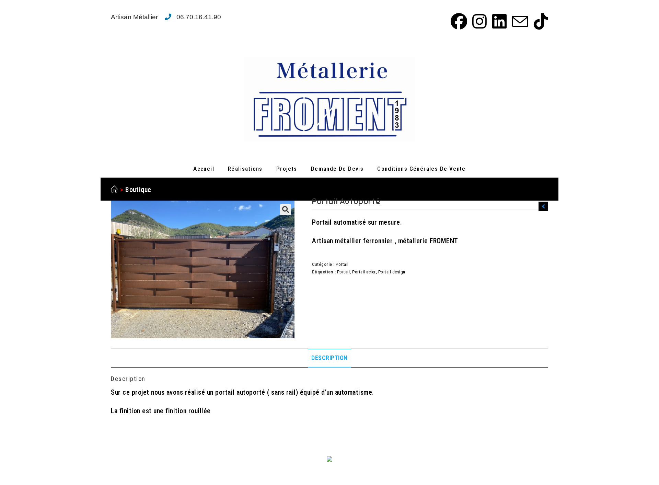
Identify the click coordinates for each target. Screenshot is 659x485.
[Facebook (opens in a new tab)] (458, 21)
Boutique (138, 189)
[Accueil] (114, 189)
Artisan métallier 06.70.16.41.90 (166, 17)
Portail (342, 264)
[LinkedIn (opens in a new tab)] (498, 21)
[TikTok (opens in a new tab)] (539, 21)
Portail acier (364, 271)
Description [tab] (329, 357)
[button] (285, 209)
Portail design (391, 271)
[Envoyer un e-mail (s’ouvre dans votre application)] (519, 21)
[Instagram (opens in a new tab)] (478, 21)
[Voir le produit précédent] (543, 206)
